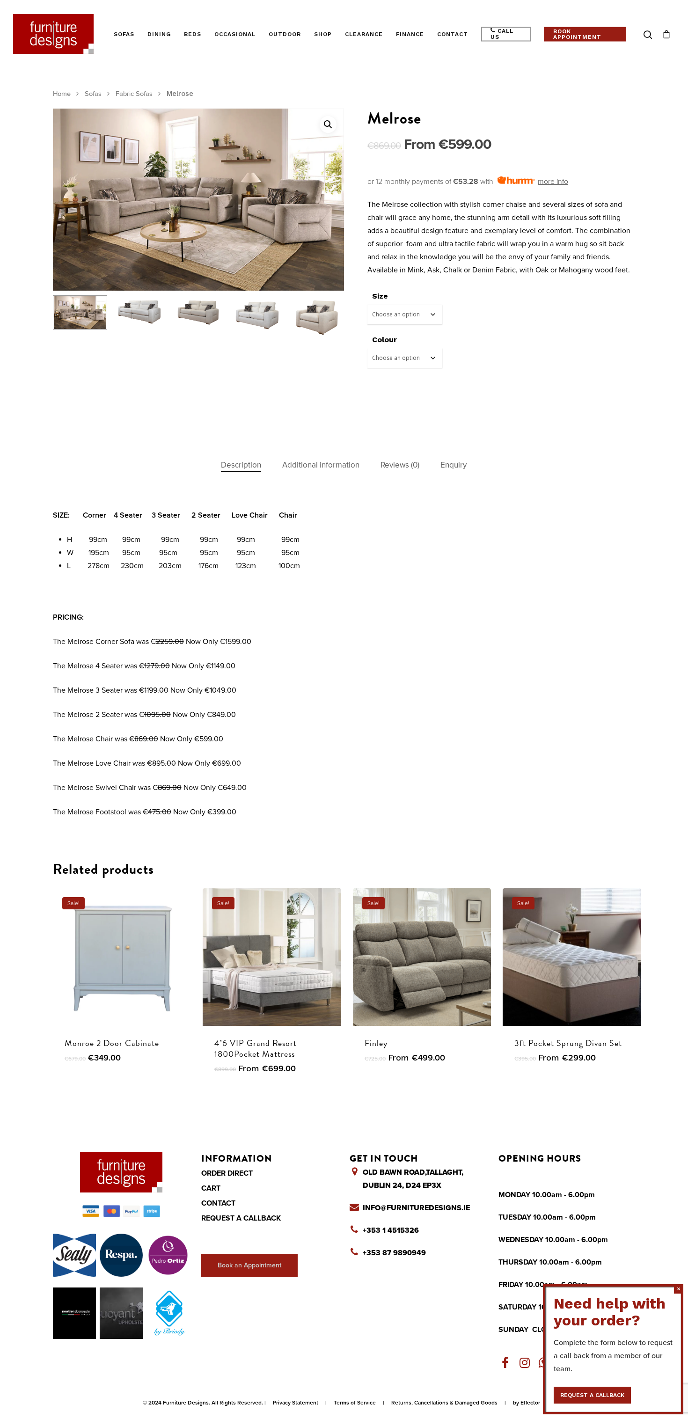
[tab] (241, 465)
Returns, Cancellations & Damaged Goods (444, 1402)
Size (380, 296)
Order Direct (227, 1173)
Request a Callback (241, 1218)
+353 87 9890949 (394, 1253)
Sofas (124, 34)
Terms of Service (355, 1402)
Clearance (364, 34)
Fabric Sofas (134, 94)
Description (241, 465)
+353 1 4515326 (391, 1230)
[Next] (327, 320)
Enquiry (453, 465)
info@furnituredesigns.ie (416, 1208)
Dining (159, 34)
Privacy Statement (295, 1402)
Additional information (320, 465)
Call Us (501, 34)
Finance (410, 34)
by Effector (526, 1402)
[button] (328, 124)
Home (62, 94)
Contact (452, 34)
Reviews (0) (400, 465)
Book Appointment (577, 34)
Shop (323, 34)
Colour (384, 339)
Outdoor (285, 34)
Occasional (235, 34)
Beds (192, 34)
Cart (210, 1188)
